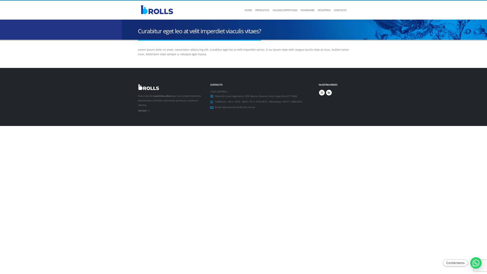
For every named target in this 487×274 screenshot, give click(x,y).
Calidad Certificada (285, 10)
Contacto (340, 10)
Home (248, 10)
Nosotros (324, 10)
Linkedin (329, 93)
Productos (262, 10)
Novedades (307, 10)
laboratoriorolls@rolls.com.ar (238, 107)
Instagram (322, 93)
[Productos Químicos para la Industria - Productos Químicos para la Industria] (157, 10)
